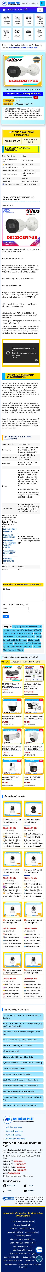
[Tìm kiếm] (42, 3)
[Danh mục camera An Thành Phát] (40, 10)
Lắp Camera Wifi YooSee (31, 1257)
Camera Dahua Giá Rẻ (22, 1225)
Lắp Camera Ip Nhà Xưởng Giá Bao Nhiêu (18, 1057)
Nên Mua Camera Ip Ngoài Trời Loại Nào (17, 1046)
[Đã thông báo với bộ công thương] (8, 1198)
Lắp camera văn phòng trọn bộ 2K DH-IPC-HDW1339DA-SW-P (32, 686)
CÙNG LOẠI (5, 662)
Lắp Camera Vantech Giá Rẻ (23, 1221)
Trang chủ (5, 45)
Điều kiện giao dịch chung (15, 1139)
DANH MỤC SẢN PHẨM (17, 10)
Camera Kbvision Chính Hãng (22, 1229)
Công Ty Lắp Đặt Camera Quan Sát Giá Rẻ (27, 627)
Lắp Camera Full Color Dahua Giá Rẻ (19, 647)
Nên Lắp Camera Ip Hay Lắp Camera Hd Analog (20, 1105)
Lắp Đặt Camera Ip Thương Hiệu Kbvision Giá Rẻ (20, 1086)
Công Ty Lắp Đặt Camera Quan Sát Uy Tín (18, 633)
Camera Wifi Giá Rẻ (11, 1257)
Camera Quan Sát (17, 45)
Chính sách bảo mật (13, 1135)
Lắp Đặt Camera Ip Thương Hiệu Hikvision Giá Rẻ (20, 1080)
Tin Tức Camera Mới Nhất (16, 1010)
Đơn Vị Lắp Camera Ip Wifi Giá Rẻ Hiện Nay (18, 1091)
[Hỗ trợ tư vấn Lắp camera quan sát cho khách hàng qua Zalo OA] (39, 1250)
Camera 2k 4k (15, 662)
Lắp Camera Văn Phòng (22, 1246)
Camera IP (29, 45)
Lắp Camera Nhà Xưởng (22, 1250)
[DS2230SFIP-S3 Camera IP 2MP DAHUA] (23, 70)
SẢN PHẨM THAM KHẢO (31, 662)
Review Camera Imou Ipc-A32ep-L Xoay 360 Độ (20, 1040)
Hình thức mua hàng (13, 1127)
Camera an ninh (31, 1232)
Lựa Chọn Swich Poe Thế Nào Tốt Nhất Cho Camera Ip (22, 1063)
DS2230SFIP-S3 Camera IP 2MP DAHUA (23, 48)
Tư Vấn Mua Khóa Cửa (34, 1261)
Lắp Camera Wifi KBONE (12, 1261)
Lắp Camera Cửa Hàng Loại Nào (23, 1243)
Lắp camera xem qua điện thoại (22, 1239)
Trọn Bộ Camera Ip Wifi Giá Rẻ (14, 1068)
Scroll (39, 1259)
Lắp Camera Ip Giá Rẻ (11, 1051)
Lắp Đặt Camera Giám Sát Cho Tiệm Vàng (22, 638)
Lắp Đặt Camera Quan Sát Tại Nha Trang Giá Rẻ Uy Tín (23, 630)
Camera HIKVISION (15, 1232)
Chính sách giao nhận (14, 1131)
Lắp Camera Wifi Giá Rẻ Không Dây (22, 1254)
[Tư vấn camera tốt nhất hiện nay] (43, 26)
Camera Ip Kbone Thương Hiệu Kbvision (17, 1074)
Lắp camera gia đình (23, 1236)
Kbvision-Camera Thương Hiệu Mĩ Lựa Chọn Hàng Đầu (22, 635)
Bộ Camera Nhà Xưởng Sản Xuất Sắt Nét (22, 648)
